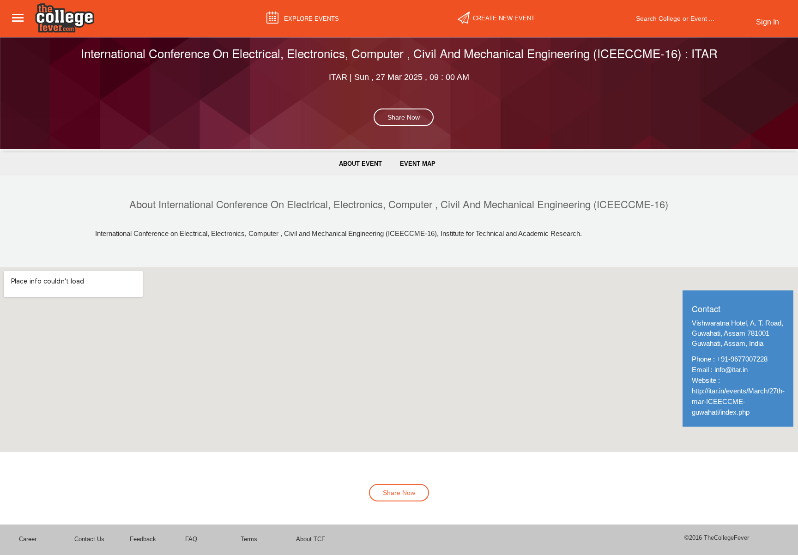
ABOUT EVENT (360, 163)
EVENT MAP (417, 163)
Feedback (143, 539)
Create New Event (504, 18)
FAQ (191, 539)
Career (27, 539)
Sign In (767, 22)
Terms (249, 539)
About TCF (310, 539)
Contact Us (89, 539)
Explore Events (311, 18)
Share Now (403, 117)
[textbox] (676, 18)
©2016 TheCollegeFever (716, 537)
